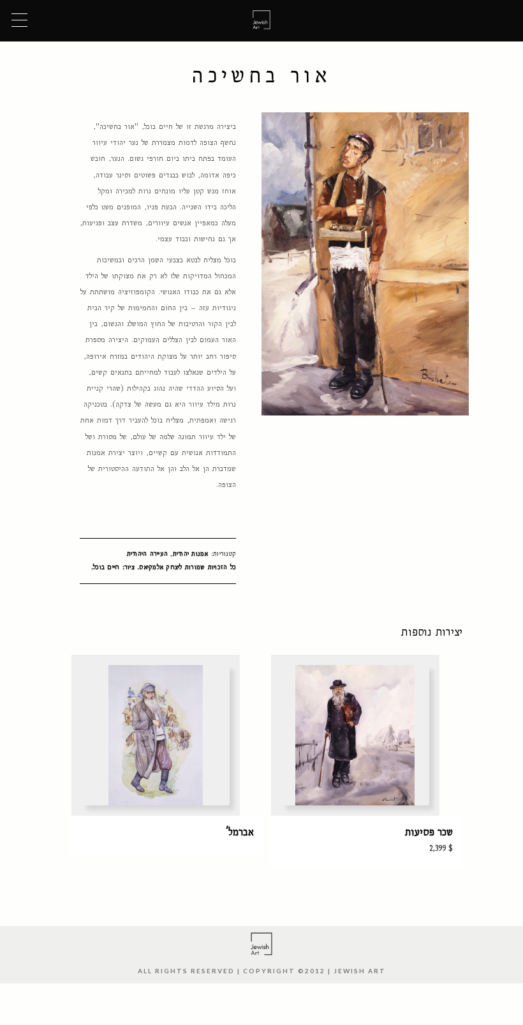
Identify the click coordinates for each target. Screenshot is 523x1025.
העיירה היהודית (147, 553)
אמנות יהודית (191, 553)
